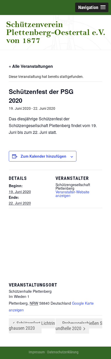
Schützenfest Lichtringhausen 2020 (32, 325)
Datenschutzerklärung (62, 352)
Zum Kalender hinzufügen (43, 156)
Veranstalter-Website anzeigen (72, 193)
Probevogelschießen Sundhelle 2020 (79, 325)
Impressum (37, 352)
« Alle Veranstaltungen (31, 66)
